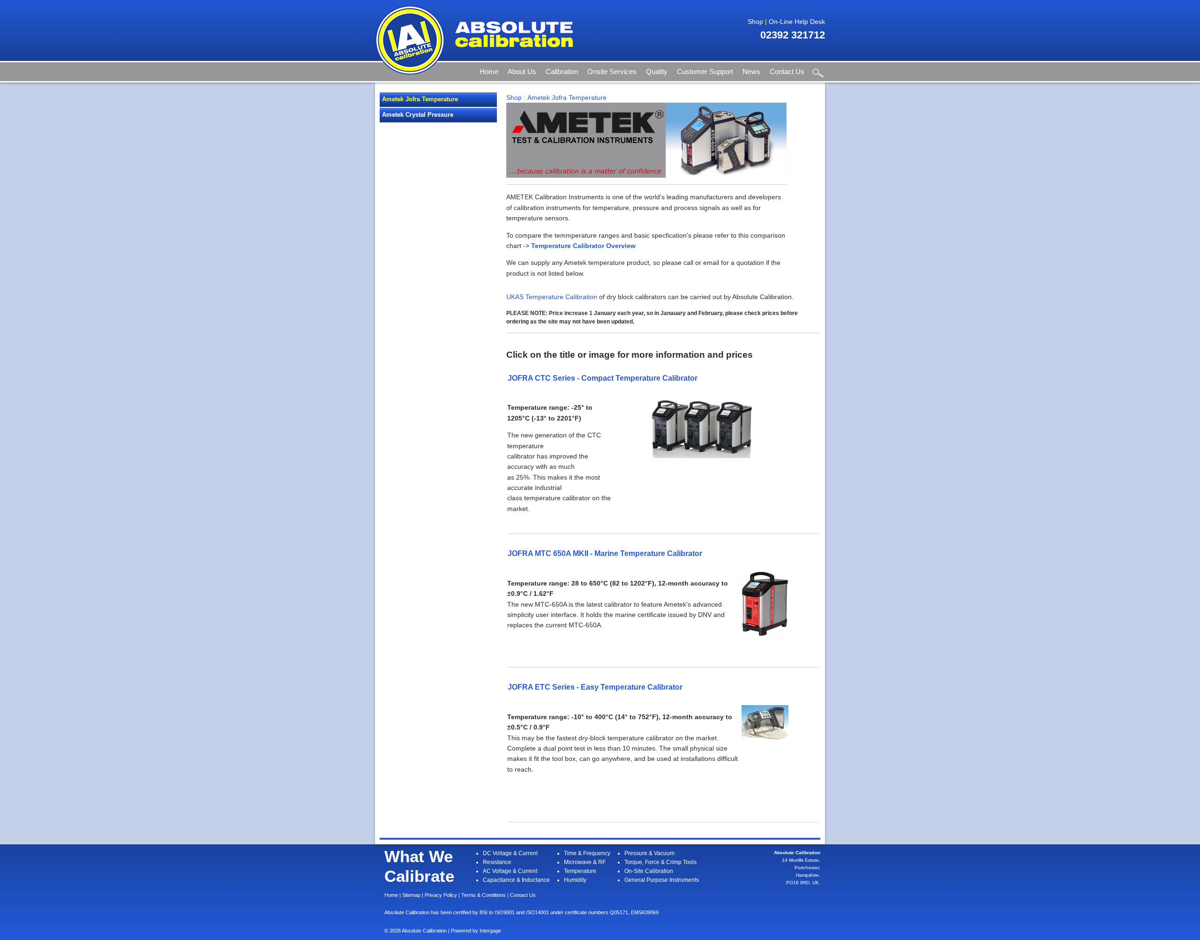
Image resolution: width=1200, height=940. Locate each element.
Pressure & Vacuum (649, 853)
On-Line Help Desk (797, 21)
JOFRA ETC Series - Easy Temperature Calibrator (595, 687)
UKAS (515, 297)
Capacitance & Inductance (516, 880)
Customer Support (705, 71)
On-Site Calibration (648, 871)
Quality (657, 71)
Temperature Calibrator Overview (583, 245)
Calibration (562, 71)
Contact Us (787, 71)
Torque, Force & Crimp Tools (660, 862)
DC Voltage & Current (510, 853)
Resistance (497, 862)
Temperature (580, 871)
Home (489, 71)
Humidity (575, 880)
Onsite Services (612, 71)
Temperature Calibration (561, 297)
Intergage (490, 930)
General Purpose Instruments (661, 880)
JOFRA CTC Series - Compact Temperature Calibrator (603, 378)
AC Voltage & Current (510, 871)
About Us (522, 71)
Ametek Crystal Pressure (417, 114)
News (751, 71)
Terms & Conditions (483, 895)
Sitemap (411, 895)
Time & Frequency (587, 853)
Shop (755, 21)
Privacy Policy (441, 895)
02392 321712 (792, 35)
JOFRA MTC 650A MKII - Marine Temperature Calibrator (605, 553)
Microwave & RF (585, 862)
